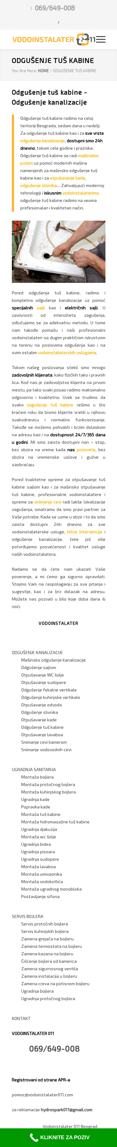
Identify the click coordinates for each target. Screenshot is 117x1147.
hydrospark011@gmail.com (66, 1109)
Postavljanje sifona (40, 896)
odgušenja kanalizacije (42, 140)
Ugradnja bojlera (37, 991)
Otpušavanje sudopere (43, 682)
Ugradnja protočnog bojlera (48, 998)
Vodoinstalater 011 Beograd (70, 1126)
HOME (43, 70)
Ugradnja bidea (36, 844)
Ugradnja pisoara (38, 851)
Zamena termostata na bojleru (51, 946)
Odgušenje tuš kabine (42, 727)
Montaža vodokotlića (42, 881)
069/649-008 (55, 8)
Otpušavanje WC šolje (42, 674)
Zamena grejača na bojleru (47, 938)
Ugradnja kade (35, 799)
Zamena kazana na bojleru (47, 953)
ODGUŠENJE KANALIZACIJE (37, 652)
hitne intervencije (84, 531)
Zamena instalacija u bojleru (49, 976)
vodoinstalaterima (80, 192)
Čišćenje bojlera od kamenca (49, 961)
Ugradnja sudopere (40, 859)
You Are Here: (24, 70)
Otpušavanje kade (39, 719)
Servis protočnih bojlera (44, 923)
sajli (41, 307)
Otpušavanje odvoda (41, 704)
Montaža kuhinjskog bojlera (48, 791)
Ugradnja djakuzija (39, 829)
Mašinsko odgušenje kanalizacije (53, 659)
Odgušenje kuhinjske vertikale (50, 697)
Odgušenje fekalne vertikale (49, 689)
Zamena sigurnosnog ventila (49, 968)
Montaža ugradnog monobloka (51, 889)
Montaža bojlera (37, 776)
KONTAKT (21, 1018)
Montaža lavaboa (38, 866)
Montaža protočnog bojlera (48, 784)
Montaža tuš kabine (41, 814)
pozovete (86, 449)
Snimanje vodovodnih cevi (46, 749)
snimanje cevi (47, 501)
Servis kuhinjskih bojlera (45, 931)
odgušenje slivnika (38, 185)
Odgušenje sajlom (38, 667)
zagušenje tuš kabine (50, 404)
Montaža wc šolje (38, 836)
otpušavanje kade (67, 177)
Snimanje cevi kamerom (44, 742)
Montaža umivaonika (41, 874)
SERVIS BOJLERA (27, 916)
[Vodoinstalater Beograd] (54, 39)
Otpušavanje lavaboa (42, 734)
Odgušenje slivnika (39, 712)
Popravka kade (35, 806)
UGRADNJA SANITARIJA (34, 769)
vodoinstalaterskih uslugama (67, 352)
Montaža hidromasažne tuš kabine (55, 821)
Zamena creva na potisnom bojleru (55, 983)
